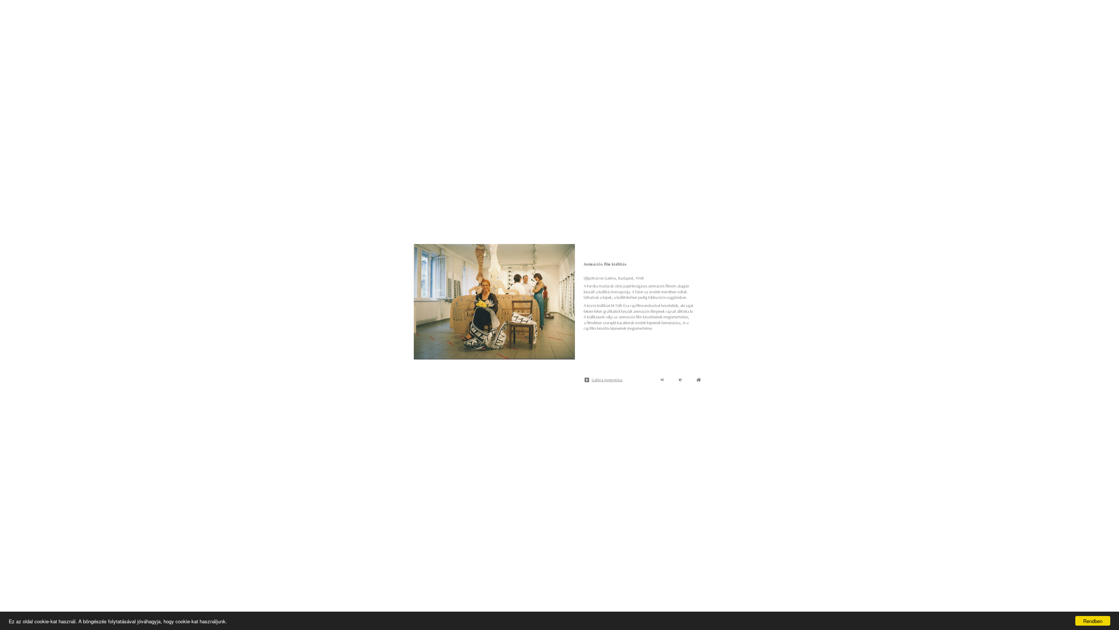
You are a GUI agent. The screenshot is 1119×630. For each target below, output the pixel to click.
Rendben (1092, 620)
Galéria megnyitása (607, 379)
